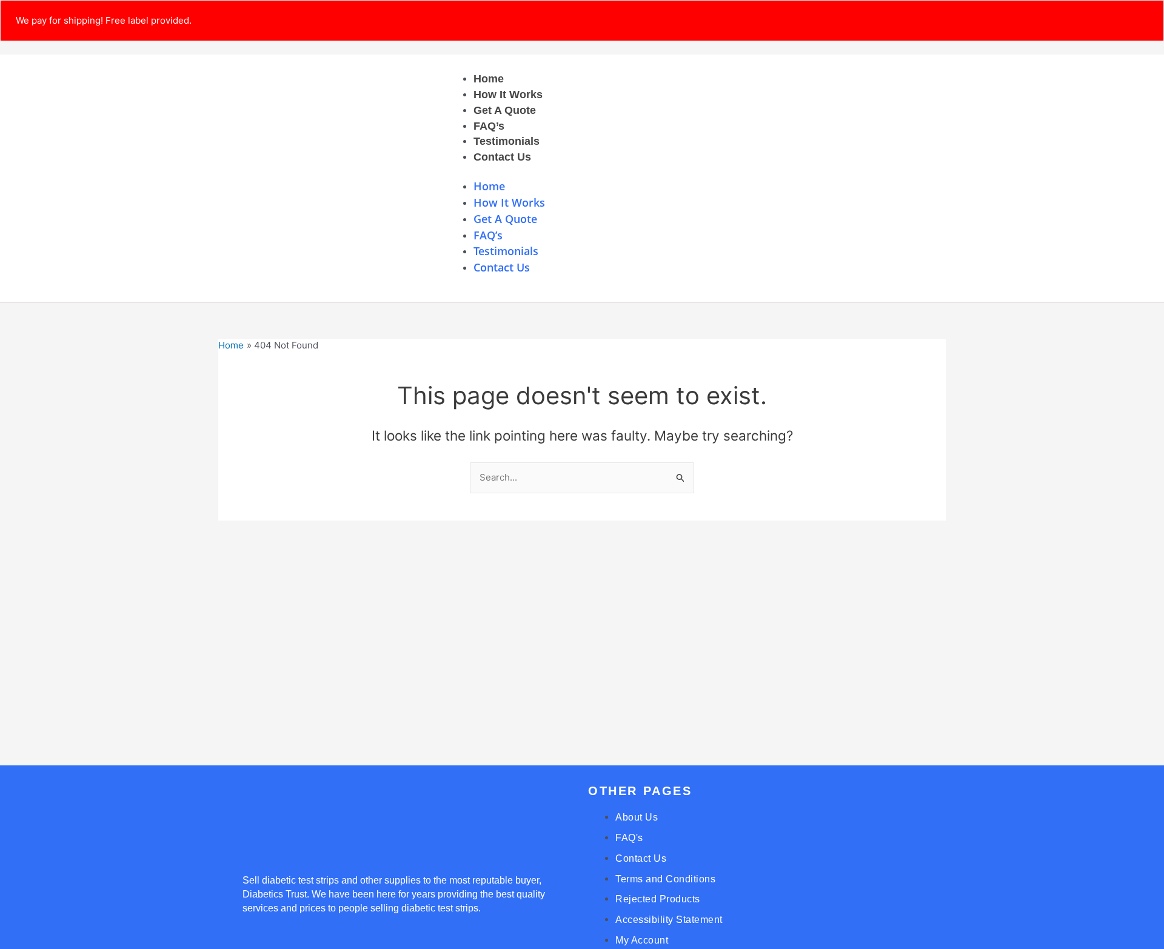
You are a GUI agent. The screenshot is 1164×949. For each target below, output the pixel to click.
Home (488, 79)
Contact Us (502, 157)
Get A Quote (504, 110)
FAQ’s (488, 126)
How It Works (508, 94)
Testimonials (506, 141)
